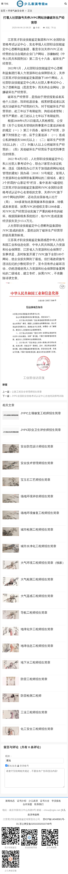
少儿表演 (33, 800)
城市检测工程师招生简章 (37, 529)
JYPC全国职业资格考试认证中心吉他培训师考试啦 (38, 396)
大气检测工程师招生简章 (37, 579)
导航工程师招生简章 (34, 612)
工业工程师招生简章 (34, 712)
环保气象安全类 (16, 10)
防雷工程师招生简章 (34, 679)
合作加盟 (27, 804)
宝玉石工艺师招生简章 (35, 479)
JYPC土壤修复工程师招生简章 (41, 413)
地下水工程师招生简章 (35, 662)
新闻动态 (10, 800)
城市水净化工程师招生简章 (38, 546)
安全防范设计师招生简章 (37, 446)
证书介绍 (21, 800)
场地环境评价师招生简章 (37, 496)
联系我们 (39, 804)
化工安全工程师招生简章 (37, 729)
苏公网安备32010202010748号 (35, 824)
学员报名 (56, 800)
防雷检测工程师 (31, 695)
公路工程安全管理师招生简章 (27, 391)
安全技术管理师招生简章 (37, 463)
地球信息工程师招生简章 (37, 645)
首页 (3, 10)
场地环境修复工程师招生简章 (40, 513)
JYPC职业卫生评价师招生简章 (41, 429)
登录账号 (24, 765)
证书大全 (44, 800)
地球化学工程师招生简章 (37, 629)
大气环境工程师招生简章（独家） (43, 562)
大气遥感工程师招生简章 (37, 596)
